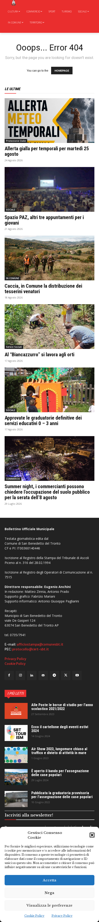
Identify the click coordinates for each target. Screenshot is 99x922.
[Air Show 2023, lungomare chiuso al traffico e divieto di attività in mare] (16, 755)
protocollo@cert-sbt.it (30, 649)
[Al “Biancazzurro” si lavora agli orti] (49, 326)
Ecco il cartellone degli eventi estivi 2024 (59, 729)
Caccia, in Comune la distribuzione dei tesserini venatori (43, 288)
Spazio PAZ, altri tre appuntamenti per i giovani (44, 220)
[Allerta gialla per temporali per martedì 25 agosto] (49, 120)
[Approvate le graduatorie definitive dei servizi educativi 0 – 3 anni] (49, 390)
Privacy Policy (62, 915)
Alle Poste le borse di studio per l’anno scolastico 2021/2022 (62, 707)
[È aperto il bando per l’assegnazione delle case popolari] (16, 777)
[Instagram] (20, 675)
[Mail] (43, 675)
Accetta (49, 880)
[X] (65, 675)
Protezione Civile (16, 140)
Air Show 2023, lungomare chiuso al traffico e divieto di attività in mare (59, 751)
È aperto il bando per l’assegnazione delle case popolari (60, 773)
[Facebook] (9, 675)
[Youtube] (77, 675)
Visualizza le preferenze (49, 905)
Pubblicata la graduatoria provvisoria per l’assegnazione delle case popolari (62, 795)
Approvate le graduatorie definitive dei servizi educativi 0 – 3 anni (43, 420)
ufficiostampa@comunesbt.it (40, 644)
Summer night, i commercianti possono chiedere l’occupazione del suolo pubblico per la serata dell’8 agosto (47, 492)
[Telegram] (54, 675)
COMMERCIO (13, 478)
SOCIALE (10, 209)
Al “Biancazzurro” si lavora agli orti (39, 354)
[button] (92, 835)
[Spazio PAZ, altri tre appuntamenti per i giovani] (49, 189)
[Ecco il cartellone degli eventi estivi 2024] (16, 733)
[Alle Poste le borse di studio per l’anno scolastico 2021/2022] (16, 711)
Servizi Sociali (14, 346)
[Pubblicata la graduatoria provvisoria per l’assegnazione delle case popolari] (16, 799)
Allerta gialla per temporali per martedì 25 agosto (47, 151)
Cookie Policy (34, 915)
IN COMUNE (12, 278)
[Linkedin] (31, 675)
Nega (49, 893)
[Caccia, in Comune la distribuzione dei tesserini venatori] (49, 258)
